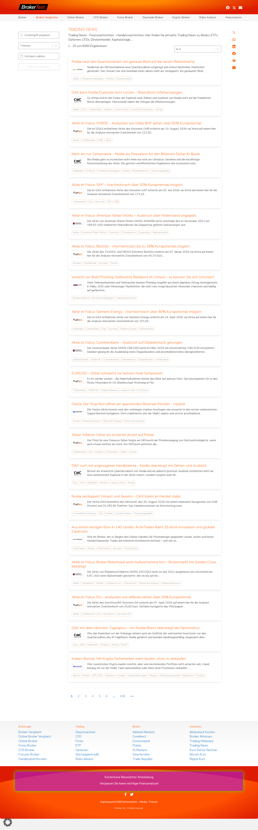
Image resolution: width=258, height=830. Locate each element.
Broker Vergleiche (47, 17)
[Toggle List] (56, 46)
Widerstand (162, 359)
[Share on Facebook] (234, 53)
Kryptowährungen (137, 675)
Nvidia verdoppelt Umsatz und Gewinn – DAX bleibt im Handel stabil (126, 496)
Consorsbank (141, 741)
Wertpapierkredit (87, 754)
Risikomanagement (170, 675)
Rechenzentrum (140, 171)
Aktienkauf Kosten (202, 732)
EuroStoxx (109, 614)
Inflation (108, 109)
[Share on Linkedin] (234, 46)
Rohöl (124, 644)
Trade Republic (143, 759)
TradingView (130, 548)
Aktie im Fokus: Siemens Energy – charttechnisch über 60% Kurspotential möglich (136, 311)
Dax (84, 109)
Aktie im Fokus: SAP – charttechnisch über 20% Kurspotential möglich (127, 184)
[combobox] (35, 46)
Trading (200, 675)
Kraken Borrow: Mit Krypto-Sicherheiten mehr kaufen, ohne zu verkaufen (129, 658)
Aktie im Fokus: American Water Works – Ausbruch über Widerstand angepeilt (134, 215)
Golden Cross (114, 583)
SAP (109, 201)
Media (143, 802)
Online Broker (75, 17)
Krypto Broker (181, 17)
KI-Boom (90, 171)
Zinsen (133, 452)
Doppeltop (144, 232)
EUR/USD (93, 390)
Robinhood (130, 583)
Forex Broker (125, 17)
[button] (227, 7)
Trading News (199, 745)
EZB (82, 644)
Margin (153, 675)
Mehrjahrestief (160, 232)
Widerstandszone (171, 583)
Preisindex (112, 452)
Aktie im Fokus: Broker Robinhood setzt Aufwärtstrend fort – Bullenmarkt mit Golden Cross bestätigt (144, 564)
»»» (132, 696)
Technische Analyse (134, 421)
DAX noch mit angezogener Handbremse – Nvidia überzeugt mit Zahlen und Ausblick (139, 465)
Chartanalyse (128, 232)
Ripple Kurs (197, 759)
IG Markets (140, 750)
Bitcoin (76, 675)
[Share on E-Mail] (234, 67)
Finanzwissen (233, 17)
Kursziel (100, 201)
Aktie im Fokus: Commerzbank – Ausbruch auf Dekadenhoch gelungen (127, 342)
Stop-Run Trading (112, 421)
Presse (153, 802)
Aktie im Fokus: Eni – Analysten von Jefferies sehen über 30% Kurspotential (131, 597)
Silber (123, 452)
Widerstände (146, 328)
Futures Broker (28, 754)
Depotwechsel (85, 732)
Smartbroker (141, 754)
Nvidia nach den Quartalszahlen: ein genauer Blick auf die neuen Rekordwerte (133, 61)
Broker (22, 17)
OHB (100, 140)
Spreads (117, 548)
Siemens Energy (128, 328)
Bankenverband (81, 298)
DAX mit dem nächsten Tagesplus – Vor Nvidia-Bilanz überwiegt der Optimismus (136, 627)
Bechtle (77, 263)
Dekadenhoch (128, 359)
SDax (108, 140)
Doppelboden (145, 359)
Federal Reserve (109, 390)
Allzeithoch (88, 583)
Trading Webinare (201, 741)
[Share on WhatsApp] (234, 39)
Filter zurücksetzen (38, 66)
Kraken (121, 675)
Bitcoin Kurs (198, 754)
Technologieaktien (160, 171)
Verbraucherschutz (126, 298)
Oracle (76, 421)
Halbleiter (78, 171)
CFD (78, 737)
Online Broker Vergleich (34, 737)
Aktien (76, 78)
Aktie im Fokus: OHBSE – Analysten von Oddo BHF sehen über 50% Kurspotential (136, 123)
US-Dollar (143, 390)
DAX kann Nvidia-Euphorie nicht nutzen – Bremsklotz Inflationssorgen (127, 92)
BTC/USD (97, 675)
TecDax (114, 263)
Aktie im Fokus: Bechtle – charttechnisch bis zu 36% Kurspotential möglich (131, 246)
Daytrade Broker (153, 17)
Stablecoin (188, 675)
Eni (99, 614)
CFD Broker (100, 17)
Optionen (81, 750)
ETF (78, 745)
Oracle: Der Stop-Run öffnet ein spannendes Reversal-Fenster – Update (128, 404)
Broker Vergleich (29, 732)
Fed (90, 452)
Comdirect (139, 737)
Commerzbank (111, 359)
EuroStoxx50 (124, 614)
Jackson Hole (121, 109)
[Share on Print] (234, 60)
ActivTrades (79, 548)
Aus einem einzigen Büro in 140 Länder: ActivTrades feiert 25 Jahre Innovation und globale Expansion (143, 529)
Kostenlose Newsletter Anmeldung (129, 777)
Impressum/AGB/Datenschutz (118, 802)
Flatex (137, 745)
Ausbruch (114, 232)
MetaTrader (104, 548)
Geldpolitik (95, 109)
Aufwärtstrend (80, 359)
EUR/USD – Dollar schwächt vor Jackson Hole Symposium (117, 373)
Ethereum (110, 675)
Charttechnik (88, 140)
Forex (79, 741)
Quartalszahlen (124, 78)
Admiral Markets (144, 732)
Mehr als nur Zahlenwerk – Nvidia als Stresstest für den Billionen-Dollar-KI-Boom (136, 154)
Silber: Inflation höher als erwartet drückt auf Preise (113, 434)
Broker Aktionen (201, 737)
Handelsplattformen (32, 759)
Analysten (78, 328)
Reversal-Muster (91, 421)
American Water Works (94, 232)
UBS (116, 201)
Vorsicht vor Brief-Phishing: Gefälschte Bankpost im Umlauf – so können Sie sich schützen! (143, 277)
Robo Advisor (207, 17)
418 (122, 696)
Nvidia (110, 78)
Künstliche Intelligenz (93, 78)
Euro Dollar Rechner (203, 750)
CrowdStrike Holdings (84, 513)
